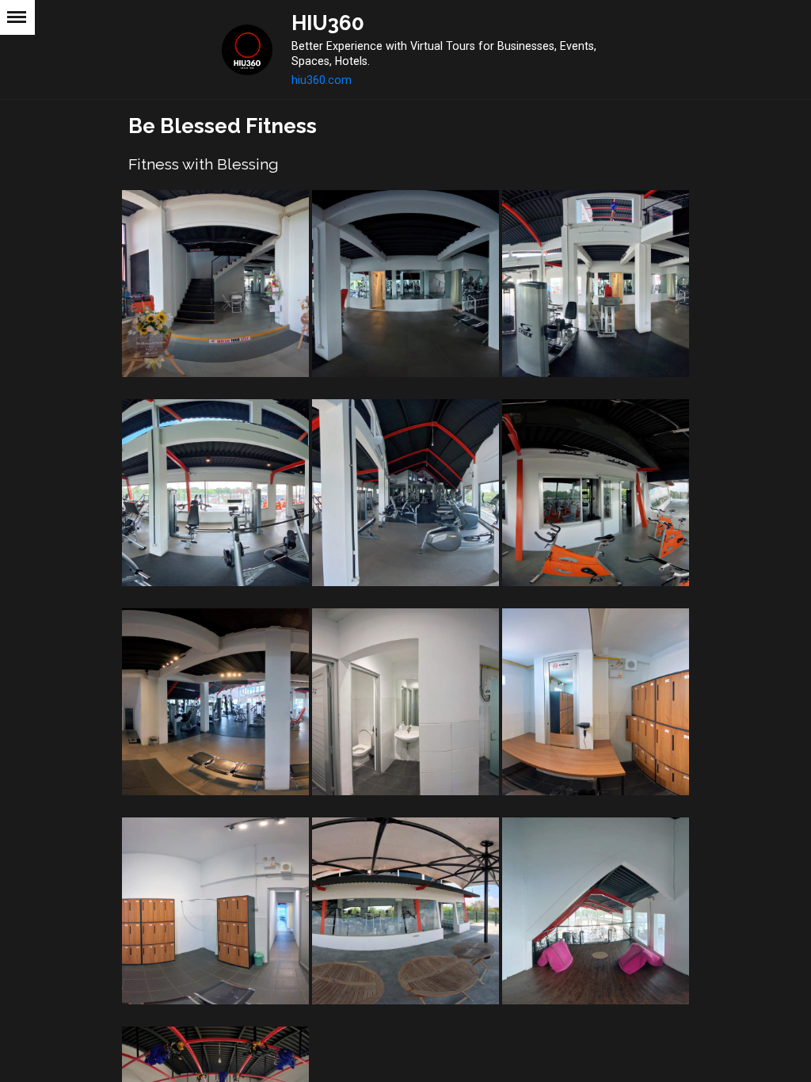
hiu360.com (321, 80)
